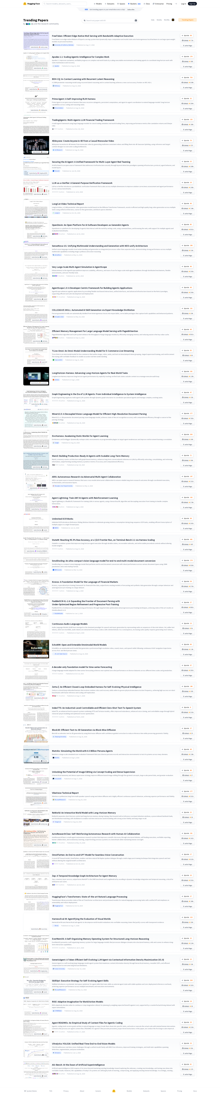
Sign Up (192, 4)
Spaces (122, 4)
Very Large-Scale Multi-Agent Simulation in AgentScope (79, 266)
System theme (32, 1091)
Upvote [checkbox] (188, 35)
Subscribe (130, 9)
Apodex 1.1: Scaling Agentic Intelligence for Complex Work (80, 56)
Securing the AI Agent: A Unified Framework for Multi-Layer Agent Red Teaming (91, 161)
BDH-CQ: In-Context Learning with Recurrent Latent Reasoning (83, 79)
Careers (98, 1091)
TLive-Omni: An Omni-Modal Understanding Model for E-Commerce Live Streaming (93, 350)
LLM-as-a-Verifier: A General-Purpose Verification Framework (82, 182)
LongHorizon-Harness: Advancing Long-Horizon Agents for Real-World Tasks (90, 372)
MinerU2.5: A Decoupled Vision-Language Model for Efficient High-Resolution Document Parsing (99, 413)
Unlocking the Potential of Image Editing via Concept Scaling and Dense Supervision (93, 771)
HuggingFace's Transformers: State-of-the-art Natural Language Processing (89, 896)
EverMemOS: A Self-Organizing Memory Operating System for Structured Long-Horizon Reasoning (100, 938)
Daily (152, 20)
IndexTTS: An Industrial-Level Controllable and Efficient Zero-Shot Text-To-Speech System (96, 707)
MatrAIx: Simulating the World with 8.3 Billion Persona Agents (82, 750)
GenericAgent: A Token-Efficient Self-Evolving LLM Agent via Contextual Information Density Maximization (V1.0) (108, 959)
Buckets (135, 4)
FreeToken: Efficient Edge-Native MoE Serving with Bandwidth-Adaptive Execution (92, 35)
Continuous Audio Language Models (70, 623)
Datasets (110, 4)
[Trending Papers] (173, 20)
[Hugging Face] (113, 1091)
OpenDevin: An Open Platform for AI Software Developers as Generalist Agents (90, 224)
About (82, 1091)
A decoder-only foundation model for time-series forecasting (82, 667)
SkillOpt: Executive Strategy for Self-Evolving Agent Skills (80, 980)
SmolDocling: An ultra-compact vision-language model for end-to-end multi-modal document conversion (104, 560)
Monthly (167, 20)
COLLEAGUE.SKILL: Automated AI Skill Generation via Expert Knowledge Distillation (93, 309)
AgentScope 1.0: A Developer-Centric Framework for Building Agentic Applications (92, 287)
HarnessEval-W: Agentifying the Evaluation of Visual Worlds (81, 918)
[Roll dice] (135, 20)
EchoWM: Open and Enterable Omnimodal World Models (79, 644)
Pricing (169, 4)
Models (99, 4)
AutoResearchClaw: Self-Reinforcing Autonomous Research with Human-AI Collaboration (96, 833)
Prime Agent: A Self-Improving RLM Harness (74, 98)
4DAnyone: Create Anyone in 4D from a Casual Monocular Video (83, 140)
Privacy (66, 1091)
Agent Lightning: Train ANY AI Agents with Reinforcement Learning (85, 497)
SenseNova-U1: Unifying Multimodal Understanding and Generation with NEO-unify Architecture (100, 245)
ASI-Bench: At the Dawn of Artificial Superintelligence (78, 1064)
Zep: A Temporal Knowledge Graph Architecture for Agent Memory (84, 875)
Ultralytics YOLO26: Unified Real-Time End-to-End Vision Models (83, 1043)
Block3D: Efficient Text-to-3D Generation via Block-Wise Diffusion (84, 729)
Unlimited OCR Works (62, 518)
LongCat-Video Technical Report (68, 203)
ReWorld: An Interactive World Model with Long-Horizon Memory (84, 812)
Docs (148, 4)
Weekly (159, 20)
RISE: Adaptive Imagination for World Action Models (77, 1001)
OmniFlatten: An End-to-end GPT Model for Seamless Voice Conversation (88, 854)
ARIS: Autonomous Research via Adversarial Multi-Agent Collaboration (86, 476)
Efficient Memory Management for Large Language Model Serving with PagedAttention (95, 331)
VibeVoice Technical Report (65, 792)
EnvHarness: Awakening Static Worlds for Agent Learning (80, 435)
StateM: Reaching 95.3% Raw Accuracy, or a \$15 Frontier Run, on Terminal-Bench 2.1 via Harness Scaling (103, 539)
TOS (50, 1091)
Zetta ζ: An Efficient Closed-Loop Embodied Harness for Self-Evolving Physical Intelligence (96, 686)
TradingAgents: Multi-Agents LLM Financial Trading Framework (83, 119)
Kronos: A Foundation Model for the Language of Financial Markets (85, 581)
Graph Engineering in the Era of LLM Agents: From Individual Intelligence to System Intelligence (99, 394)
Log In (183, 4)
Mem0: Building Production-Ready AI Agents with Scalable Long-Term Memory (90, 455)
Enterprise (159, 4)
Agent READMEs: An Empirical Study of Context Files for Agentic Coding (87, 1022)
